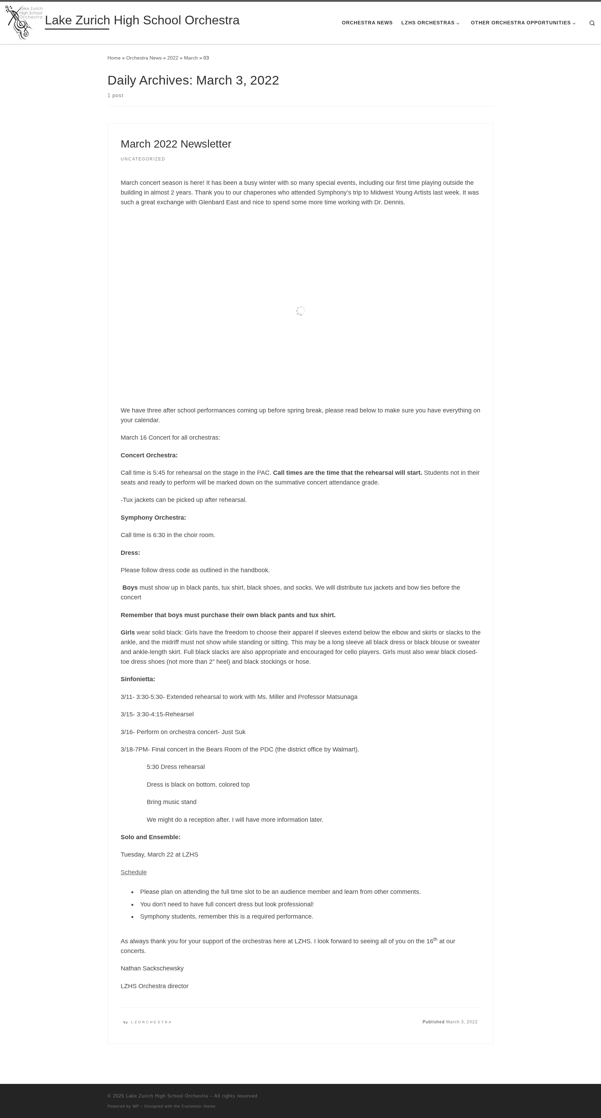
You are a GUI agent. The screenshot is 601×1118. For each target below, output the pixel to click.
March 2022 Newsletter (176, 144)
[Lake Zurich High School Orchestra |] (23, 22)
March (191, 58)
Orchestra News (144, 58)
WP (136, 1106)
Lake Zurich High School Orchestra (167, 1096)
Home (114, 58)
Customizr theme (199, 1106)
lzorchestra (152, 1022)
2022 (172, 58)
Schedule (134, 872)
